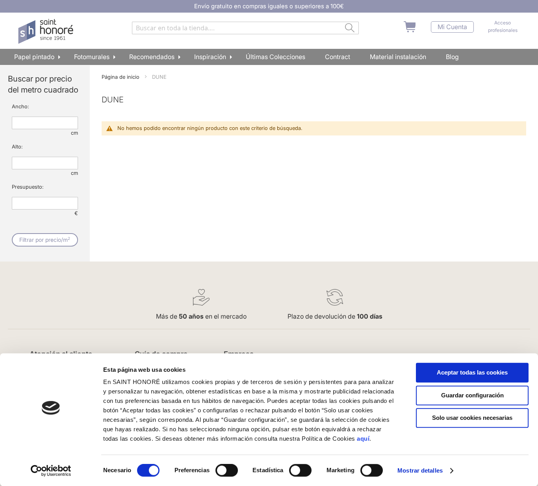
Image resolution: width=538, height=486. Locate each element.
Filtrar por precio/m (44, 239)
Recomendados (151, 57)
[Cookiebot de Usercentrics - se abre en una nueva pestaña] (51, 471)
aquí (363, 438)
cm (74, 133)
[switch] (226, 471)
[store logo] (46, 31)
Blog (452, 57)
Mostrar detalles (420, 470)
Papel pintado (34, 57)
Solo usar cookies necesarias (472, 417)
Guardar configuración (472, 395)
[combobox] (245, 28)
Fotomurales (91, 57)
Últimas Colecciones (275, 57)
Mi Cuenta (452, 27)
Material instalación (398, 57)
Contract (337, 57)
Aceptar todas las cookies (472, 372)
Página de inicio (121, 77)
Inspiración (210, 57)
